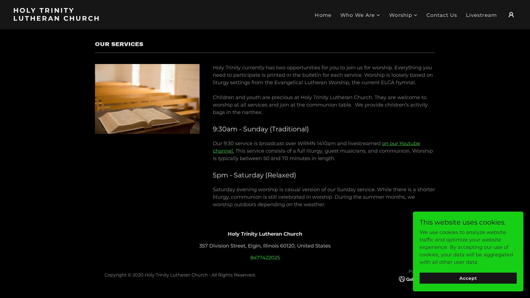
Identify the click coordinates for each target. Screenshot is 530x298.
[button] (360, 15)
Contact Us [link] (441, 15)
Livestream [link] (481, 15)
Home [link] (323, 15)
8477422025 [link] (265, 258)
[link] (83, 19)
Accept (468, 278)
